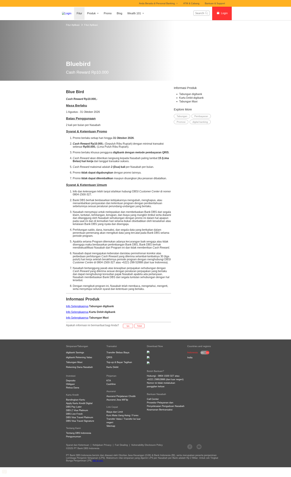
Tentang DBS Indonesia (78, 433)
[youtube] (199, 446)
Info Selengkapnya (77, 306)
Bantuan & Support (215, 3)
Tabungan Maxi (188, 101)
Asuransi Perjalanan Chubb (121, 396)
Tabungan (182, 116)
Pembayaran (201, 116)
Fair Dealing (121, 445)
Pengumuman (73, 436)
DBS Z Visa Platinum (77, 410)
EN (202, 353)
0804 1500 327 (166, 375)
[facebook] (189, 446)
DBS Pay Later (74, 406)
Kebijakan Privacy (102, 445)
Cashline (111, 384)
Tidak (139, 326)
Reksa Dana (72, 387)
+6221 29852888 (156, 379)
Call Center (153, 399)
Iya (128, 326)
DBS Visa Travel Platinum (79, 417)
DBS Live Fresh (74, 413)
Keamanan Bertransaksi (159, 409)
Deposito (70, 380)
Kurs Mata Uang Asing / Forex (122, 415)
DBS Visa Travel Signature (80, 420)
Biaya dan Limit (114, 411)
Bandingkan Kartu (75, 399)
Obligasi (70, 384)
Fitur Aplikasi (72, 25)
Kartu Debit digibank (191, 97)
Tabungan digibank (190, 94)
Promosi (181, 122)
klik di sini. (98, 460)
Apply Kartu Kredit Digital (79, 403)
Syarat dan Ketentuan (77, 445)
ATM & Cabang (191, 3)
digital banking (200, 122)
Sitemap (110, 426)
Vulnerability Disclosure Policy (147, 445)
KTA (108, 380)
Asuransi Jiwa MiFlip (117, 399)
